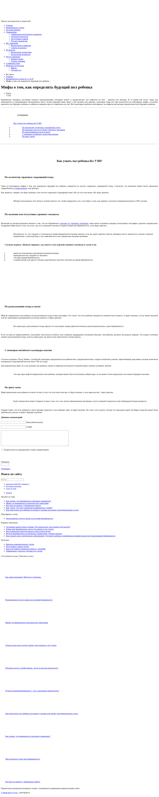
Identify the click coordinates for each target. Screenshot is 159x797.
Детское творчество (19, 41)
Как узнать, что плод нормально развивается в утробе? (29, 508)
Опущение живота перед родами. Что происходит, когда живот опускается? (38, 527)
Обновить (5, 462)
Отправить (5, 469)
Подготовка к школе (19, 39)
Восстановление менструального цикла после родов (28, 531)
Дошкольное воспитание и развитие (26, 34)
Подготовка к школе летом (17, 546)
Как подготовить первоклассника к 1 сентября (25, 549)
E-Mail (29, 427)
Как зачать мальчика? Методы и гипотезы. (23, 577)
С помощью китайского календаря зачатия (40, 134)
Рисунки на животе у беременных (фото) (23, 505)
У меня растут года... (10, 793)
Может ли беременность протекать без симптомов (27, 503)
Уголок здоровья (18, 61)
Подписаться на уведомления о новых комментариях (26, 450)
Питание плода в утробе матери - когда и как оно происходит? (31, 668)
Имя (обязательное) (34, 422)
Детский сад (16, 70)
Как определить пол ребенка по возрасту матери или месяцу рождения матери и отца (42, 510)
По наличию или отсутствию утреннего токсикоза (43, 130)
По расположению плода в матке (36, 132)
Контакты (9, 493)
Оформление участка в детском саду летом (24, 551)
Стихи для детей (11, 488)
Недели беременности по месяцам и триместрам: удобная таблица (34, 534)
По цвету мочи (28, 136)
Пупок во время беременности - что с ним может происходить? (32, 691)
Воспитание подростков (21, 52)
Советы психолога (19, 48)
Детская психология (19, 37)
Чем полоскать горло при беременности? (22, 759)
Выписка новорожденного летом (20, 544)
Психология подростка (20, 54)
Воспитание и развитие (21, 45)
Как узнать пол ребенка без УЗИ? (27, 123)
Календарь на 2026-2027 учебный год (17, 484)
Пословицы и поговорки (13, 486)
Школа (14, 68)
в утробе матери (20, 188)
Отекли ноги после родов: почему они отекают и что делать (30, 645)
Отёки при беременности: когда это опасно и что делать (30, 529)
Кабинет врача (17, 59)
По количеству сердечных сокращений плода (41, 127)
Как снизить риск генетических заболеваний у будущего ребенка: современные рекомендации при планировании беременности (60, 536)
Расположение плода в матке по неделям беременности (29, 518)
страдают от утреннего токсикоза (74, 223)
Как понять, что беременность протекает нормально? (28, 501)
